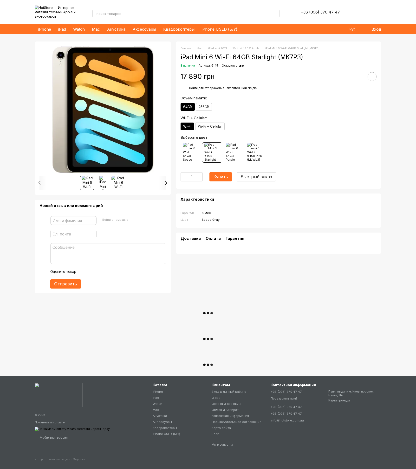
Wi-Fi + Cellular (210, 126)
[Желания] (352, 12)
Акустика (116, 29)
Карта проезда (339, 400)
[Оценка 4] (107, 272)
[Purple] (233, 152)
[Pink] (255, 152)
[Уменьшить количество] (184, 176)
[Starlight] (212, 152)
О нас (216, 398)
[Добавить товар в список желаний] (372, 76)
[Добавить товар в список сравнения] (358, 76)
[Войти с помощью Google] (141, 220)
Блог (215, 434)
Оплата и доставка (226, 404)
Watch (79, 29)
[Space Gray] (191, 152)
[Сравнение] (365, 12)
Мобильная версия (53, 437)
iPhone (44, 29)
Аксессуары (144, 29)
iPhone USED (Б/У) (219, 29)
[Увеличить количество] (199, 176)
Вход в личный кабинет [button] (230, 391)
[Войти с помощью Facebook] (133, 220)
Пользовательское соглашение (236, 422)
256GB (204, 107)
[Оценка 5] (115, 272)
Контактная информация (230, 416)
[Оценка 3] (100, 272)
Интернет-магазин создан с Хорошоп (60, 459)
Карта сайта (221, 428)
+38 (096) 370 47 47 (320, 12)
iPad (62, 29)
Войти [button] (193, 88)
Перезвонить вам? (284, 398)
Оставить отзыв (233, 65)
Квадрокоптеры (179, 29)
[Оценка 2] (92, 272)
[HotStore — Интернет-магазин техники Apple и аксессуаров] (59, 394)
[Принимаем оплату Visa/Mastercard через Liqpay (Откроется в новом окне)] (72, 428)
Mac (96, 29)
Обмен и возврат (225, 410)
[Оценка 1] (84, 272)
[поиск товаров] (276, 13)
